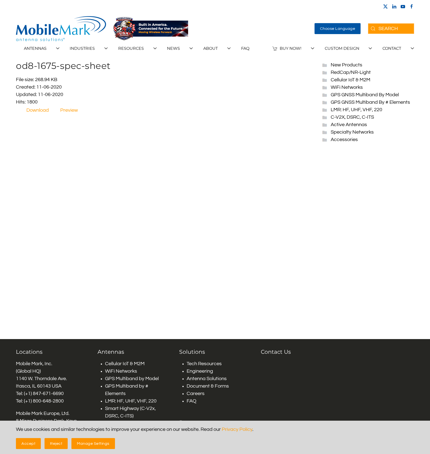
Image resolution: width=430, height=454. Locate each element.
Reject (56, 444)
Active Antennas (349, 124)
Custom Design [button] (342, 48)
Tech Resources (204, 363)
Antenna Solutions (207, 378)
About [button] (210, 48)
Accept (28, 444)
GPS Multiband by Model (132, 378)
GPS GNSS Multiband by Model (365, 94)
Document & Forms (208, 386)
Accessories (344, 139)
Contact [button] (391, 48)
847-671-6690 (48, 393)
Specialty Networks (352, 132)
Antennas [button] (35, 48)
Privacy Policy (237, 429)
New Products (346, 64)
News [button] (173, 48)
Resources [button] (131, 48)
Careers (196, 393)
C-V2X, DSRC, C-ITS (352, 117)
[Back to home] (61, 28)
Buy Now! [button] (290, 48)
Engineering (200, 371)
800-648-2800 (48, 401)
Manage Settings (93, 444)
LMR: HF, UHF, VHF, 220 (356, 109)
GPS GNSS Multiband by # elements (370, 102)
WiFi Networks (347, 87)
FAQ (245, 48)
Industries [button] (82, 48)
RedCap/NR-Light (351, 72)
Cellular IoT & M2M (350, 79)
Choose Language (337, 29)
